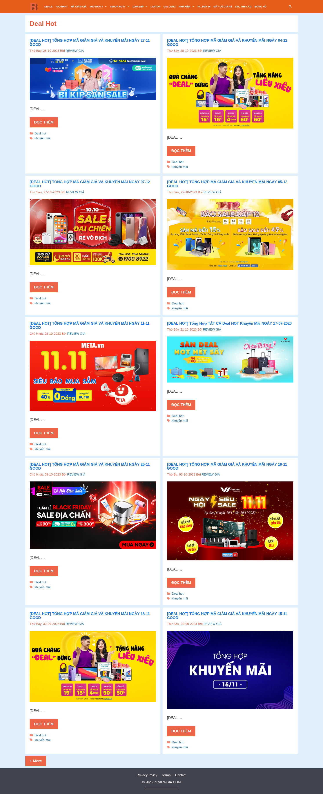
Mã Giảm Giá (79, 6)
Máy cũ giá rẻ (223, 6)
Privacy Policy (147, 775)
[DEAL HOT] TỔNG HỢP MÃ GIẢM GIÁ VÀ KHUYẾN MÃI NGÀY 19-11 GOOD (227, 466)
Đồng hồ (261, 6)
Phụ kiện (184, 6)
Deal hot (40, 133)
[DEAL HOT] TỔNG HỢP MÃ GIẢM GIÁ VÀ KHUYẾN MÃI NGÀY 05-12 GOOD (227, 184)
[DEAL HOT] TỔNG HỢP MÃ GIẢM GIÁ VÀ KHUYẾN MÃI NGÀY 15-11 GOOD (227, 616)
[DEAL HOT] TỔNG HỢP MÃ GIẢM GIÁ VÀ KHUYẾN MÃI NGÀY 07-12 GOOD (90, 184)
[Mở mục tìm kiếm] (290, 6)
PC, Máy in (204, 6)
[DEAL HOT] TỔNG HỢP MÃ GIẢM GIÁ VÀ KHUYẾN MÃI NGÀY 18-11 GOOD (90, 616)
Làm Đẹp (138, 6)
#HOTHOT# (96, 6)
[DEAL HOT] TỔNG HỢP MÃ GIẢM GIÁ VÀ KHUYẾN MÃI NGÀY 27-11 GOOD (90, 42)
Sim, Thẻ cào (243, 6)
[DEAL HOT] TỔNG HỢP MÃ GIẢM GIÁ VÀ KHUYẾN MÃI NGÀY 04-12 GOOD (227, 42)
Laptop (155, 6)
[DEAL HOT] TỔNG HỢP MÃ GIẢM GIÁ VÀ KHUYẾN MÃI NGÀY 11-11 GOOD (89, 325)
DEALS (48, 6)
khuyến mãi (42, 138)
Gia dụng (169, 6)
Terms (166, 775)
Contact (180, 775)
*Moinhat (62, 6)
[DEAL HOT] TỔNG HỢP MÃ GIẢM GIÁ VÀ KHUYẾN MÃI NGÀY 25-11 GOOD (90, 466)
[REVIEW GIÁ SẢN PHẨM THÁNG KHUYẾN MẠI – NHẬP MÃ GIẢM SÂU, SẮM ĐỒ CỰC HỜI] (35, 6)
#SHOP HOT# (117, 6)
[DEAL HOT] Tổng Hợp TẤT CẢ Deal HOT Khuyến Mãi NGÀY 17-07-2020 (229, 323)
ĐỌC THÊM (44, 122)
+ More (36, 761)
